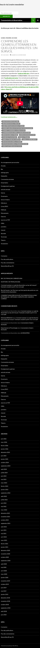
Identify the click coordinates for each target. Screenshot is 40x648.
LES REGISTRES (25, 333)
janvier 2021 (4, 547)
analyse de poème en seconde (11, 121)
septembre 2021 (5, 523)
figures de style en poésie (9, 137)
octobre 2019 (5, 584)
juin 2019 (3, 587)
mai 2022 (3, 506)
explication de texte (11, 78)
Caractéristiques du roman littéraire (13, 125)
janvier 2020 (4, 577)
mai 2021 (3, 533)
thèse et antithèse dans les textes (12, 146)
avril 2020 (4, 571)
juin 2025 (3, 455)
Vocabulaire (4, 243)
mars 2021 (4, 540)
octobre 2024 (5, 462)
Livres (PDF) (4, 206)
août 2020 (4, 564)
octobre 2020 (5, 557)
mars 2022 (4, 510)
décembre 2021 (5, 513)
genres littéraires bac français (11, 139)
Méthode (3, 210)
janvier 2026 (4, 449)
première (8, 38)
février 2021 (4, 543)
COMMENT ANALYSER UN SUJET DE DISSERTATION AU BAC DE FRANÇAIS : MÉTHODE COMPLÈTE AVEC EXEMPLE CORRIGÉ (19, 296)
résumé (3, 230)
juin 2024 (3, 476)
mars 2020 (4, 574)
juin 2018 (3, 614)
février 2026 (4, 445)
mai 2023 (3, 479)
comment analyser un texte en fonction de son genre (17, 128)
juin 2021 (3, 530)
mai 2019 (3, 591)
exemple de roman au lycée (27, 135)
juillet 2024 (4, 472)
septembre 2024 (5, 466)
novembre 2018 (5, 601)
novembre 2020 (5, 554)
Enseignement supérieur (8, 186)
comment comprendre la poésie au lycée (14, 130)
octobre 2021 (5, 520)
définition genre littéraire (10, 135)
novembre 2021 (5, 516)
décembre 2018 (5, 598)
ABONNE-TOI (6, 16)
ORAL (2, 223)
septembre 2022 (5, 493)
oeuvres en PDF (5, 220)
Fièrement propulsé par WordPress (9, 645)
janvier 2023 (4, 489)
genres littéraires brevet (30, 139)
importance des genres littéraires (12, 141)
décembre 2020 (5, 550)
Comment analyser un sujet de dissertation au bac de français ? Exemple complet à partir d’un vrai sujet (19, 286)
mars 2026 (4, 442)
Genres (3, 38)
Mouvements (4, 213)
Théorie (3, 240)
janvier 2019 (4, 594)
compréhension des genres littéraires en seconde (16, 132)
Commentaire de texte (7, 179)
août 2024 (4, 469)
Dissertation (4, 183)
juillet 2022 (4, 499)
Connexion (4, 256)
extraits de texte (5, 189)
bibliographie (5, 172)
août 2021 (4, 527)
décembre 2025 (5, 452)
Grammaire (4, 196)
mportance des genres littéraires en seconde (15, 144)
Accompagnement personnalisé (10, 162)
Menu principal (38, 20)
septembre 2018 (5, 608)
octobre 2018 (5, 604)
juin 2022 (3, 503)
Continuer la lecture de (9, 117)
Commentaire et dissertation (11, 20)
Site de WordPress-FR (7, 266)
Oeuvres (3, 216)
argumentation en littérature (11, 123)
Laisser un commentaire (18, 55)
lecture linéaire (5, 199)
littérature (4, 203)
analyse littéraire (23, 73)
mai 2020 (3, 567)
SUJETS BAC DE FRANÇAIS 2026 (10, 282)
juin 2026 (3, 439)
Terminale (4, 237)
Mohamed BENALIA (7, 318)
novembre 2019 (5, 581)
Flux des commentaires (7, 262)
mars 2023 (4, 483)
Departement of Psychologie (9, 328)
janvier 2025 (4, 459)
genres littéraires (24, 137)
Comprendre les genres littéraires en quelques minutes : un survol (19, 46)
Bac (2, 169)
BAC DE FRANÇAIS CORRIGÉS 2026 (11, 278)
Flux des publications (7, 259)
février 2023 (4, 486)
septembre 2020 (5, 560)
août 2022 (4, 496)
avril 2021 (4, 537)
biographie (4, 176)
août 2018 (4, 611)
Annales (3, 166)
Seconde (14, 38)
